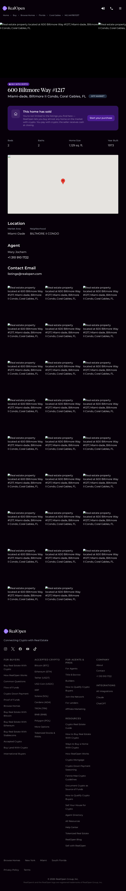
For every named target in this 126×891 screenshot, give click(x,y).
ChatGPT (101, 703)
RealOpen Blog (73, 839)
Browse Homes (28, 15)
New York (30, 860)
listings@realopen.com (25, 274)
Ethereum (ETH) (43, 671)
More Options (42, 726)
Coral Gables (55, 15)
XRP (37, 690)
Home (6, 15)
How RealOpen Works (15, 675)
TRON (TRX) (41, 708)
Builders (69, 680)
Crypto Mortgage (74, 759)
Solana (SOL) (41, 696)
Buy (15, 15)
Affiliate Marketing (75, 709)
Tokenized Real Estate (77, 833)
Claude (100, 697)
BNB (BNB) (41, 714)
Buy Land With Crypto (16, 747)
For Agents (71, 668)
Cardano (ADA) (43, 702)
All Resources (72, 821)
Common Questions (15, 681)
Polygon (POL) (42, 720)
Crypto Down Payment (16, 693)
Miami (43, 860)
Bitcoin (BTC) (42, 665)
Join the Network (74, 696)
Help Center (71, 827)
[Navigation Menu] (120, 8)
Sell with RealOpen (75, 845)
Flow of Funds (11, 687)
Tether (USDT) (42, 677)
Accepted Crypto (13, 741)
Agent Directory (74, 815)
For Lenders (71, 702)
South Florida (59, 860)
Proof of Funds (12, 699)
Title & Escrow (73, 674)
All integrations (104, 691)
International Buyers (15, 753)
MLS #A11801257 (72, 15)
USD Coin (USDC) (44, 683)
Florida (42, 15)
